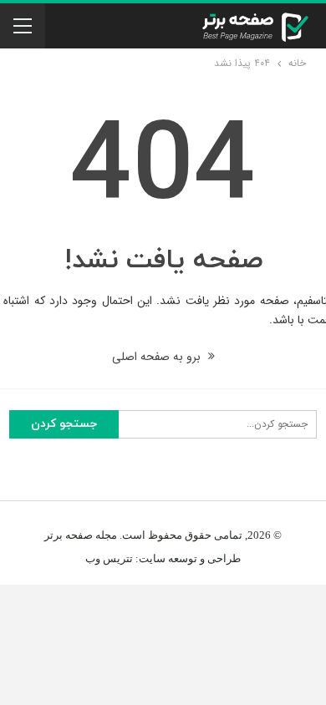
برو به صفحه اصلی (158, 356)
